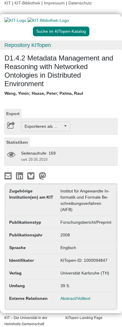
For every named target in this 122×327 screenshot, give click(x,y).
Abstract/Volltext (75, 298)
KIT (7, 3)
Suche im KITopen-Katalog (61, 31)
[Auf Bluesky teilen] (32, 175)
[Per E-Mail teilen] (8, 175)
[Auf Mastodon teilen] (42, 175)
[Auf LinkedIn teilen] (20, 175)
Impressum (54, 3)
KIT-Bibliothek (28, 3)
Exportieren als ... (44, 126)
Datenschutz (80, 3)
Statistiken (17, 142)
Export (13, 113)
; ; (43, 93)
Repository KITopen (27, 45)
